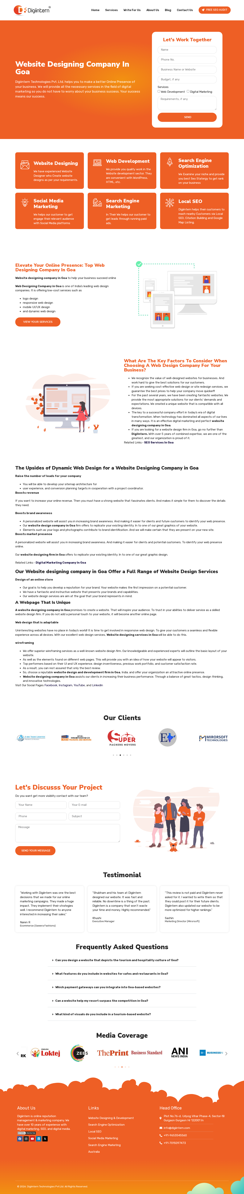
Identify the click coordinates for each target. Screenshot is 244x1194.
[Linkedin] (38, 1138)
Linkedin (97, 685)
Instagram (65, 685)
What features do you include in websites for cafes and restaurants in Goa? (111, 973)
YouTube (79, 685)
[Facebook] (19, 1138)
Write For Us (132, 10)
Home (95, 10)
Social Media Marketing (48, 204)
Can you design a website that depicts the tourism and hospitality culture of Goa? (116, 960)
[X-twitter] (45, 1138)
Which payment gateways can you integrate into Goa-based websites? (108, 987)
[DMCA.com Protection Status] (26, 1134)
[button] (113, 755)
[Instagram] (26, 1138)
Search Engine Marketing (122, 204)
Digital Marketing (201, 91)
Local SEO (190, 201)
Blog (168, 10)
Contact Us (185, 10)
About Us (152, 10)
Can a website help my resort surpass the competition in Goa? (101, 1000)
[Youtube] (32, 1138)
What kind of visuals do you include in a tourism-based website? (103, 1014)
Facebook (50, 685)
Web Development (173, 91)
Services (111, 10)
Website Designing (56, 163)
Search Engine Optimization (195, 163)
